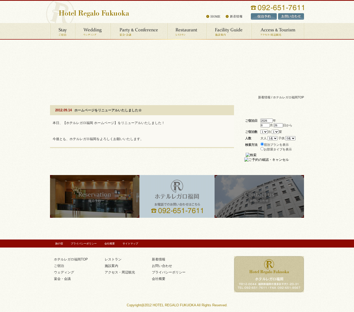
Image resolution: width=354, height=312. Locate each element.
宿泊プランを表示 (276, 144)
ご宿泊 (62, 31)
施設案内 (229, 31)
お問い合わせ (162, 266)
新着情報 (158, 259)
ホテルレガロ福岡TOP (288, 97)
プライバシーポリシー (84, 243)
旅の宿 (59, 243)
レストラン (186, 31)
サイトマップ (130, 243)
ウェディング (93, 31)
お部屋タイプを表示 (278, 149)
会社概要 (109, 243)
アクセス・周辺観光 (278, 31)
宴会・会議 (139, 31)
